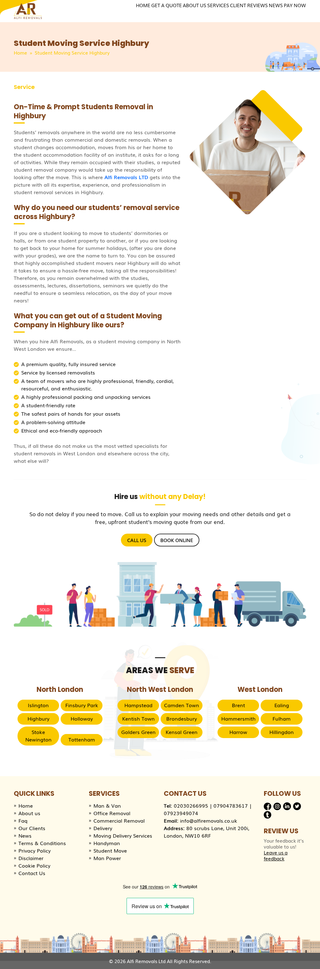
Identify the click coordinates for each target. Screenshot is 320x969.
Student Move (110, 850)
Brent (238, 705)
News (276, 5)
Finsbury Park (81, 705)
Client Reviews (249, 5)
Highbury (38, 718)
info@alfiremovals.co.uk (208, 820)
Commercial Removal (119, 820)
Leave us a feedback (276, 855)
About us (29, 813)
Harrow (238, 732)
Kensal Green (182, 732)
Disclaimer (30, 858)
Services (218, 5)
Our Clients (31, 828)
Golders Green (138, 732)
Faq (23, 820)
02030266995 (191, 805)
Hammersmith (238, 718)
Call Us (136, 539)
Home (143, 5)
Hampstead (138, 705)
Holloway (82, 718)
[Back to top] (309, 958)
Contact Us (31, 873)
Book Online (176, 539)
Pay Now (295, 5)
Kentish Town (138, 718)
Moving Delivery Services (122, 835)
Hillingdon (281, 732)
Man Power (107, 858)
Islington (38, 705)
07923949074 (181, 813)
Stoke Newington (38, 735)
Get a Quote (166, 5)
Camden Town (181, 705)
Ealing (281, 705)
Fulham (281, 718)
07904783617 (230, 805)
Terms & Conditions (42, 843)
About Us (194, 5)
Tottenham (81, 739)
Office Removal (111, 813)
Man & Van (107, 805)
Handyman (106, 843)
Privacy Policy (34, 850)
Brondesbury (181, 718)
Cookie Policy (34, 865)
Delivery (102, 828)
